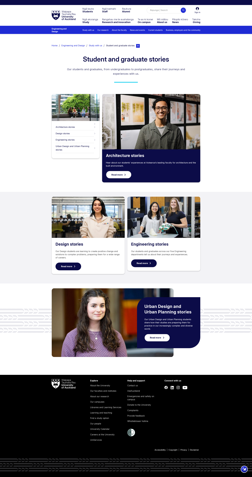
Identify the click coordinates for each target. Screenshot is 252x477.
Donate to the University (139, 405)
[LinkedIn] (172, 387)
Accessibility (160, 450)
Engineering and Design (59, 30)
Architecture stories (65, 127)
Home (54, 45)
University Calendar (100, 429)
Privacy (183, 450)
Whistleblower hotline (137, 421)
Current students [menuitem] (155, 30)
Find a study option (99, 418)
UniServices (96, 440)
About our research (99, 396)
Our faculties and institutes (103, 391)
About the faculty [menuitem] (119, 30)
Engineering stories (65, 139)
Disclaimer (194, 450)
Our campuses (97, 401)
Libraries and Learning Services (105, 407)
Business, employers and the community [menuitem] (183, 30)
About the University (100, 385)
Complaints (132, 410)
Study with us (95, 45)
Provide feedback (136, 415)
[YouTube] (185, 387)
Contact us (132, 385)
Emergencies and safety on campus (140, 398)
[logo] (64, 15)
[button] (197, 10)
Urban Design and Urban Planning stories (72, 148)
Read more (117, 174)
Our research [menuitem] (103, 30)
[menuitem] (88, 10)
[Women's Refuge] (131, 435)
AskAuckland (133, 391)
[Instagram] (178, 387)
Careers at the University (102, 434)
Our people (95, 423)
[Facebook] (166, 387)
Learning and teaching (101, 412)
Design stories (63, 133)
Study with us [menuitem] (88, 30)
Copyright (173, 450)
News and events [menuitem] (137, 30)
